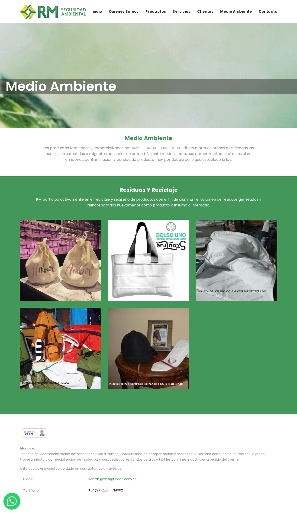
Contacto (268, 11)
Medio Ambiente (236, 11)
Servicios (181, 11)
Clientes (205, 11)
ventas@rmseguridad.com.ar (112, 479)
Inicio (96, 11)
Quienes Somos (124, 11)
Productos (155, 11)
